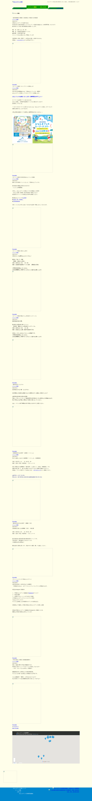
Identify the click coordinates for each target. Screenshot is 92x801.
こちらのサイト (20, 40)
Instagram (30, 593)
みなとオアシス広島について (19, 788)
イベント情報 (15, 19)
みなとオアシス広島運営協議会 (26, 793)
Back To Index (15, 728)
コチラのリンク (37, 470)
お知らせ (19, 791)
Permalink (14, 84)
